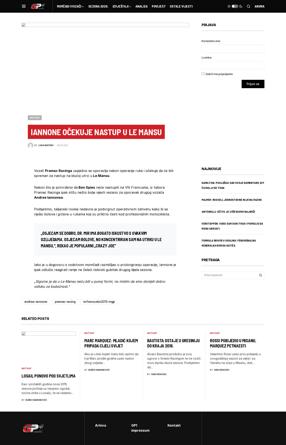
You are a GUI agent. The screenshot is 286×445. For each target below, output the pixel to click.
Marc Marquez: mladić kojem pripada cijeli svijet (111, 343)
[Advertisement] (235, 124)
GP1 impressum (140, 427)
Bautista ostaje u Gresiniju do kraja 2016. (173, 343)
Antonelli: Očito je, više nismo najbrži (228, 211)
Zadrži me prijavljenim (219, 74)
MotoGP (35, 117)
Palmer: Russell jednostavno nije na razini (232, 199)
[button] (24, 6)
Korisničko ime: (211, 41)
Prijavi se (253, 84)
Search (260, 275)
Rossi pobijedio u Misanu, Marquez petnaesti (233, 343)
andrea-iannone (35, 301)
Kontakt (174, 425)
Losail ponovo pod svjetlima (48, 375)
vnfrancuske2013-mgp (99, 301)
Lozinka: (207, 57)
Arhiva (259, 6)
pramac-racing (65, 301)
